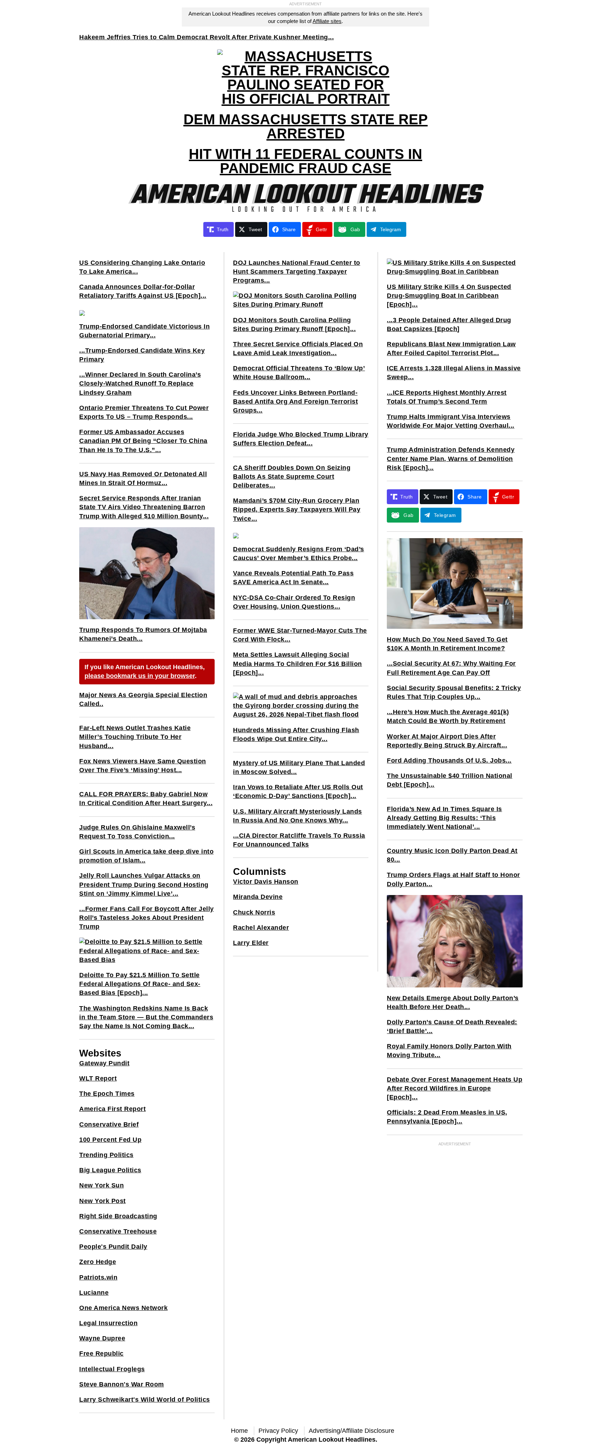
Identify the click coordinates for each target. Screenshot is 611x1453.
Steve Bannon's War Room (121, 1384)
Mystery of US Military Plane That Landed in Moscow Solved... (299, 767)
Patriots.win (98, 1277)
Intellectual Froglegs (112, 1369)
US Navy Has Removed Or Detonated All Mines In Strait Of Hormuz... (143, 478)
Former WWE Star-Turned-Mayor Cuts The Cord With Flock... (300, 635)
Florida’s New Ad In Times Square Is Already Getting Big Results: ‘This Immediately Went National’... (444, 817)
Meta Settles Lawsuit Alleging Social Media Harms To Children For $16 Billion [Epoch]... (297, 663)
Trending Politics (106, 1154)
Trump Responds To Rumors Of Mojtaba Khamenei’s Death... (143, 634)
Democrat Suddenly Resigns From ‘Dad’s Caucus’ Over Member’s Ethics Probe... (298, 554)
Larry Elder (251, 942)
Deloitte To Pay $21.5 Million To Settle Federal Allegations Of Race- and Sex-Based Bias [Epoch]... (139, 983)
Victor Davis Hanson (265, 881)
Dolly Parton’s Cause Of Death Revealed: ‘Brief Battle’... (452, 1027)
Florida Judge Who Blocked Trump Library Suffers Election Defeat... (300, 439)
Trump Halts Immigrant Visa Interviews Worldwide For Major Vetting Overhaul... (450, 421)
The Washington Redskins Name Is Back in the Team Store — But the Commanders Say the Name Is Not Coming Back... (146, 1017)
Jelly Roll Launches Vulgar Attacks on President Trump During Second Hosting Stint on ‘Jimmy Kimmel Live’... (144, 884)
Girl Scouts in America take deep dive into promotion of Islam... (146, 856)
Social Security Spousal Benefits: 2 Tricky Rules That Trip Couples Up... (454, 692)
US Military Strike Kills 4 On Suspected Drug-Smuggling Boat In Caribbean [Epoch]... (449, 295)
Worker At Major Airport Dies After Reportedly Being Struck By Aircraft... (447, 741)
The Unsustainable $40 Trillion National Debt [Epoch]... (449, 780)
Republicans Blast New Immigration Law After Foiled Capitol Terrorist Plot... (451, 349)
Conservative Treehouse (118, 1231)
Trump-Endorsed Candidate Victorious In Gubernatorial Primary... (144, 331)
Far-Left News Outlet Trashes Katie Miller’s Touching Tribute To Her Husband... (135, 736)
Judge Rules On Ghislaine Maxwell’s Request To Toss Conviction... (137, 832)
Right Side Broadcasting (118, 1216)
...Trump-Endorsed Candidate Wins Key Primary (142, 355)
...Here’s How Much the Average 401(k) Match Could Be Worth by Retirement (448, 716)
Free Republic (101, 1353)
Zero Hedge (97, 1261)
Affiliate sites (327, 21)
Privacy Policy (278, 1430)
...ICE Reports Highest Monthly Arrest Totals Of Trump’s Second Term (447, 397)
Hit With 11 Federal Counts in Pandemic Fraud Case (305, 161)
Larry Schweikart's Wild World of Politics (144, 1399)
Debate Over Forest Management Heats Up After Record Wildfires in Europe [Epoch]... (454, 1088)
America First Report (112, 1108)
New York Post (102, 1200)
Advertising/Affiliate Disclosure (351, 1430)
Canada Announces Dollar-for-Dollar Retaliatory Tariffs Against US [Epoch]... (142, 291)
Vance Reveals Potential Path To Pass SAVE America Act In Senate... (293, 578)
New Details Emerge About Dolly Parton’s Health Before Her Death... (453, 1002)
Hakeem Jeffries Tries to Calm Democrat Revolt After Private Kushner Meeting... (206, 37)
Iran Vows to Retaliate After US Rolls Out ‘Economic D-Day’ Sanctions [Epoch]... (298, 791)
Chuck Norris (254, 912)
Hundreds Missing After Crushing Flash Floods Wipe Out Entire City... (296, 734)
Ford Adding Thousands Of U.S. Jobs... (449, 760)
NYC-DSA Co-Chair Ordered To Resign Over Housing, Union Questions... (294, 602)
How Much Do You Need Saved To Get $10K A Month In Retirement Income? (447, 644)
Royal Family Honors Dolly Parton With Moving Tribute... (449, 1051)
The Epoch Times (107, 1093)
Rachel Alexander (261, 927)
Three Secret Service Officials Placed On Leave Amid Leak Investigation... (298, 349)
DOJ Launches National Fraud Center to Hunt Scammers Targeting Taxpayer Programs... (296, 271)
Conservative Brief (109, 1124)
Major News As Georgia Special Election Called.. (143, 699)
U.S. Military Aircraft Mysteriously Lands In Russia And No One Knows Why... (297, 816)
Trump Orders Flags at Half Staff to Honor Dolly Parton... (453, 879)
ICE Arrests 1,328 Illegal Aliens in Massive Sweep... (454, 373)
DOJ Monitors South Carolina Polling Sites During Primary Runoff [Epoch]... (294, 324)
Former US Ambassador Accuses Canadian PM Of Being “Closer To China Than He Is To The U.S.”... (143, 440)
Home (239, 1430)
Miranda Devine (258, 896)
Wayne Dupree (102, 1338)
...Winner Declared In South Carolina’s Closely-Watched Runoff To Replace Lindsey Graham (140, 383)
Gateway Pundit (104, 1063)
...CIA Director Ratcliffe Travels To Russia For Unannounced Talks (299, 840)
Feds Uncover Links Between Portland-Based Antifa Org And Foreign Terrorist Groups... (295, 401)
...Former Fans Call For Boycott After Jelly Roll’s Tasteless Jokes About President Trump (146, 917)
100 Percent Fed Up (110, 1139)
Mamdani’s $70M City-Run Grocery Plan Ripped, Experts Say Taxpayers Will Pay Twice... (296, 509)
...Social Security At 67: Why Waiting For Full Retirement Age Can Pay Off (451, 668)
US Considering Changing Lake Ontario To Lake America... (142, 267)
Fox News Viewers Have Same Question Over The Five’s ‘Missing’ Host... (142, 766)
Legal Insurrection (108, 1323)
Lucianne (94, 1292)
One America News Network (123, 1307)
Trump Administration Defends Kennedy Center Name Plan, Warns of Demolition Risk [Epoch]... (450, 458)
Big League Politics (110, 1170)
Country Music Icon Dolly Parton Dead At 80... (452, 855)
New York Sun (101, 1185)
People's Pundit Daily (113, 1246)
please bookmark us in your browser (140, 675)
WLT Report (98, 1078)
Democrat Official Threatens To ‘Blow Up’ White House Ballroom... (299, 373)
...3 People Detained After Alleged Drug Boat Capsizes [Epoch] (449, 324)
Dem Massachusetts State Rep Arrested (306, 126)
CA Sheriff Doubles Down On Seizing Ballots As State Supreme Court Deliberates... (291, 476)
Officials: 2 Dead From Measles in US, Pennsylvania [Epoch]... (447, 1117)
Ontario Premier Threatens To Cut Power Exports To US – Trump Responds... (144, 412)
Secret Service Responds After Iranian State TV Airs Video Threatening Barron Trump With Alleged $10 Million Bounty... (144, 507)
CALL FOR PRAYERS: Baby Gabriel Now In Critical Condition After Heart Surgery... (146, 799)
